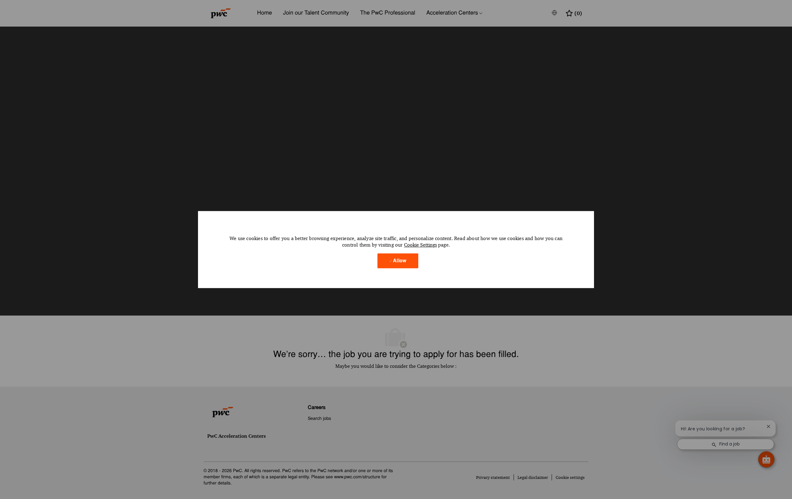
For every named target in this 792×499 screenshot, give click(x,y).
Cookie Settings (420, 245)
